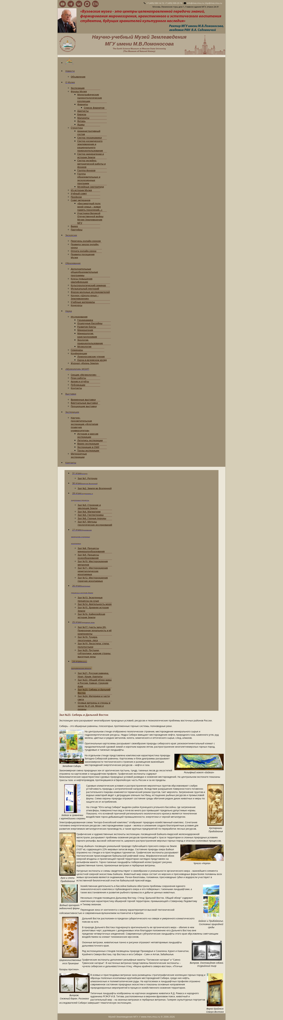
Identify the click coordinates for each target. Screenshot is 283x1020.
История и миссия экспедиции (87, 435)
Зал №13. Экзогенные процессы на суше (90, 599)
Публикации (78, 384)
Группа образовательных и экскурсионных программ (88, 178)
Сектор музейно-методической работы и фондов (91, 163)
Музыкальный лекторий (85, 288)
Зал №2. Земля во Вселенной (95, 488)
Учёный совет (79, 193)
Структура (77, 127)
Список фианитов (94, 107)
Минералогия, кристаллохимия (87, 335)
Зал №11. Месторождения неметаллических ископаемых (93, 571)
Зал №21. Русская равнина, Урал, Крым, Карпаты (93, 675)
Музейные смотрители (90, 186)
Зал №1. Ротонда (87, 478)
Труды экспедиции (88, 450)
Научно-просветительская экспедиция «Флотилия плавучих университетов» (84, 424)
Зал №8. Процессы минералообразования (91, 550)
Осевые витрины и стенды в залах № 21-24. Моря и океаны (94, 706)
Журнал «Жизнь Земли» (85, 363)
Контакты (76, 388)
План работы (78, 378)
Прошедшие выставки (84, 406)
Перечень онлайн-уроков (86, 240)
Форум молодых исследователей (90, 292)
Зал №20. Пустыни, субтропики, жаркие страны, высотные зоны (94, 653)
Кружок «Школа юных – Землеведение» (85, 297)
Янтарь (81, 121)
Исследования (79, 316)
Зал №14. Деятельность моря (95, 604)
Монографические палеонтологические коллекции (89, 97)
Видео (74, 226)
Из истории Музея (81, 190)
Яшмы (81, 124)
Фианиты (82, 104)
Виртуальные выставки (84, 402)
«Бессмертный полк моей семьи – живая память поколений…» (89, 206)
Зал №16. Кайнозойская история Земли (91, 615)
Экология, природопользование (90, 341)
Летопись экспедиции (90, 440)
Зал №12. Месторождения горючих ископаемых (93, 579)
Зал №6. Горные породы (92, 518)
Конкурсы (76, 305)
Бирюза (81, 114)
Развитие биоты (86, 326)
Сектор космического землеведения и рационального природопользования (90, 145)
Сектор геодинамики (89, 137)
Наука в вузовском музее (92, 360)
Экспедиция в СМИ (88, 447)
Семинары (77, 350)
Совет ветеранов (80, 200)
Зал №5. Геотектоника (91, 514)
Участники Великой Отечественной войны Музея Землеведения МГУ (90, 218)
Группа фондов (86, 170)
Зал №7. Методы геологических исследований (95, 523)
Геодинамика (85, 320)
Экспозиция (78, 88)
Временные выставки (83, 399)
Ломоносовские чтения (91, 356)
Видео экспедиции (88, 443)
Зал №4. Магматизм (89, 511)
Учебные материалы (83, 302)
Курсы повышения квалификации (81, 280)
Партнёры (76, 229)
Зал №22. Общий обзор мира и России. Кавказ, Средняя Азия (95, 683)
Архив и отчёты (80, 381)
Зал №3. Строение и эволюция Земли (89, 506)
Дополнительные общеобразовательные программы (84, 272)
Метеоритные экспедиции (79, 455)
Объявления (78, 76)
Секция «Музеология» (83, 374)
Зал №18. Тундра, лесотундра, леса (88, 638)
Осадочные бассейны (89, 323)
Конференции (79, 353)
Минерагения (85, 330)
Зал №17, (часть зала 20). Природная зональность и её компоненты (95, 630)
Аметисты (83, 110)
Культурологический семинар (88, 285)
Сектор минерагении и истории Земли (90, 155)
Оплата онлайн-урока (83, 250)
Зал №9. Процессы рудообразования (88, 556)
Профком (76, 196)
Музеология (84, 346)
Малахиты (83, 117)
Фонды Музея (79, 91)
